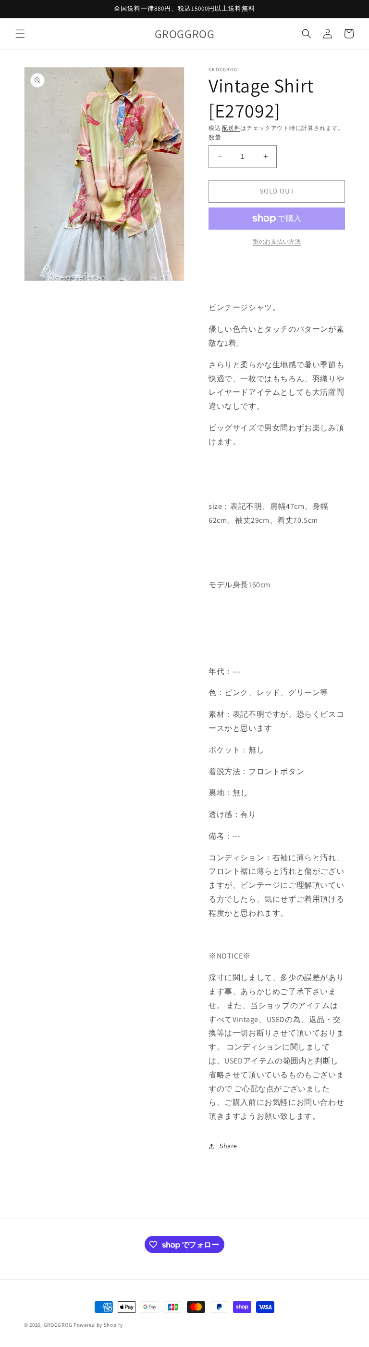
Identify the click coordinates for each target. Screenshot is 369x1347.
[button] (20, 33)
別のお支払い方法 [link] (277, 241)
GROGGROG (58, 1324)
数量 (215, 137)
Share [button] (228, 1145)
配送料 (231, 127)
